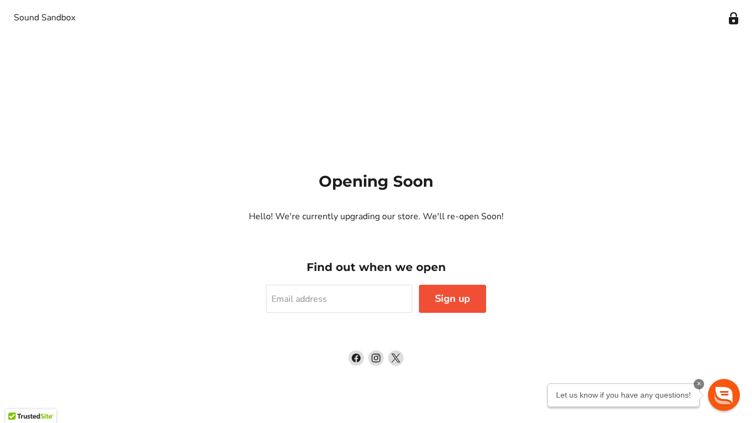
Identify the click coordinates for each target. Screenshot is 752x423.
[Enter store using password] (733, 18)
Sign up (452, 298)
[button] (724, 395)
